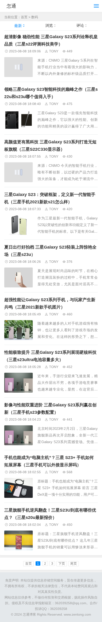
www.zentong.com (77, 614)
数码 (34, 17)
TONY (53, 51)
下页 (61, 563)
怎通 (11, 6)
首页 (24, 17)
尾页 (73, 563)
